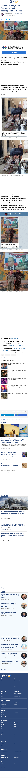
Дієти (2, 745)
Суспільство (17, 696)
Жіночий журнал (4, 767)
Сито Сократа (4, 649)
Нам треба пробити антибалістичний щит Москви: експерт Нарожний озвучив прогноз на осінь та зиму (13, 513)
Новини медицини (4, 757)
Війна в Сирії (7, 355)
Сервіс (15, 736)
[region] (14, 75)
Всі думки (3, 669)
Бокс (15, 714)
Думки (3, 591)
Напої (15, 743)
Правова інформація (5, 680)
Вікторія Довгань (9, 13)
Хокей (2, 714)
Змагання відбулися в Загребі (7, 457)
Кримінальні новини (18, 13)
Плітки (15, 763)
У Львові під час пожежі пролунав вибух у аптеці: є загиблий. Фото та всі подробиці (12, 524)
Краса (2, 765)
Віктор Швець (4, 599)
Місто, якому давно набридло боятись (8, 613)
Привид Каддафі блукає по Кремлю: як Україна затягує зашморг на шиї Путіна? (10, 596)
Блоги (2, 696)
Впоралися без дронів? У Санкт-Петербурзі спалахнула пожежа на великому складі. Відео (13, 535)
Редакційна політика (5, 357)
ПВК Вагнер (13, 355)
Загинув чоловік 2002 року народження (9, 527)
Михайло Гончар (4, 640)
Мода (15, 765)
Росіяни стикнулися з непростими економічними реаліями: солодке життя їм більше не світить (9, 646)
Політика (16, 691)
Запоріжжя (3, 704)
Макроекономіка (17, 751)
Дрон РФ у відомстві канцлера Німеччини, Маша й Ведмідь (9, 654)
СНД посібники (4, 728)
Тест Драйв (3, 734)
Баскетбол (16, 712)
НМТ (15, 726)
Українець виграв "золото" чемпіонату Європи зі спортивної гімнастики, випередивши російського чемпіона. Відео (10, 454)
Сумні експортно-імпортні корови (9, 661)
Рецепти (2, 743)
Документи (16, 682)
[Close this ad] (27, 776)
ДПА (15, 724)
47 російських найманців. (17, 345)
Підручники (16, 722)
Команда (16, 678)
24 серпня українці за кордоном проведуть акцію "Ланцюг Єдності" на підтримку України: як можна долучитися (13, 440)
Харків (15, 702)
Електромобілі (17, 734)
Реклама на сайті (4, 682)
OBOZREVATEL (14, 338)
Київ (2, 702)
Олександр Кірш (4, 615)
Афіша (2, 763)
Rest (2, 588)
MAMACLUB (16, 757)
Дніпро (15, 704)
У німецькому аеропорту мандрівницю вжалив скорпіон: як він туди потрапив (10, 465)
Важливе (4, 422)
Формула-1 (3, 716)
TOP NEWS (4, 495)
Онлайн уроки (4, 724)
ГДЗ (2, 722)
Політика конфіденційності (19, 680)
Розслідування (17, 693)
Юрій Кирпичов (4, 663)
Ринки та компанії (4, 751)
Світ (2, 693)
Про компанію (4, 678)
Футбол (2, 712)
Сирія (2, 355)
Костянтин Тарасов (5, 608)
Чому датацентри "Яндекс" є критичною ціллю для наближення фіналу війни (9, 605)
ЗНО (2, 726)
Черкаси (3, 706)
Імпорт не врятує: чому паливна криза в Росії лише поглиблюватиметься (10, 637)
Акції (2, 736)
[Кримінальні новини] (3, 420)
